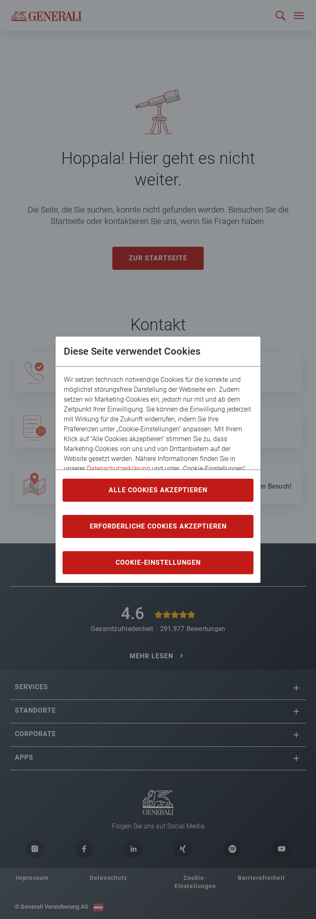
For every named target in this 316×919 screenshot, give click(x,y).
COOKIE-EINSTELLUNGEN (158, 562)
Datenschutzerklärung (118, 468)
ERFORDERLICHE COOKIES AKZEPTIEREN (158, 526)
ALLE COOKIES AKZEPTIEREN (158, 490)
